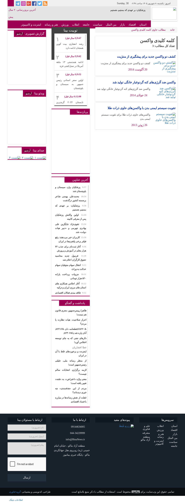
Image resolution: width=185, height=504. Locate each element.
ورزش (64, 24)
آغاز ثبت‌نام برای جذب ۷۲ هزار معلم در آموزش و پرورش (70, 248)
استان (142, 24)
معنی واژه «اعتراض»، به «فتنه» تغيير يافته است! (71, 381)
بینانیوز (135, 491)
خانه (172, 29)
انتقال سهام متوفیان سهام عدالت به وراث (70, 267)
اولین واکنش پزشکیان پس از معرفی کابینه (70, 217)
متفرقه (146, 433)
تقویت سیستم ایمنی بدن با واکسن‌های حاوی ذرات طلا (142, 108)
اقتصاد (132, 24)
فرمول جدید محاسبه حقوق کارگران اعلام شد (70, 257)
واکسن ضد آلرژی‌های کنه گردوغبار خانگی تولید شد (144, 82)
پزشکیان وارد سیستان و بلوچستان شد (70, 189)
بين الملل (111, 24)
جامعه (86, 24)
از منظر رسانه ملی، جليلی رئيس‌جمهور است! (71, 362)
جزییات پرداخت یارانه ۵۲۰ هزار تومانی (70, 276)
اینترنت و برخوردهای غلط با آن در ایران (71, 351)
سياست (97, 24)
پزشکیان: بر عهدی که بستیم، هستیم (127, 10)
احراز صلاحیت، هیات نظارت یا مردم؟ (71, 321)
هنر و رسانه (51, 24)
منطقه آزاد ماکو (145, 438)
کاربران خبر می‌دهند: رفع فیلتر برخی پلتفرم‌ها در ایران (70, 239)
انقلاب (75, 24)
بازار (122, 24)
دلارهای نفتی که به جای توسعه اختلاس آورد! (71, 340)
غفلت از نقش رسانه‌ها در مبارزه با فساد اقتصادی (71, 399)
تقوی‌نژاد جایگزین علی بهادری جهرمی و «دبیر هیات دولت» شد (70, 228)
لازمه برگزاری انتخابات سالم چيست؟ (71, 372)
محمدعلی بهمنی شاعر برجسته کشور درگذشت (70, 198)
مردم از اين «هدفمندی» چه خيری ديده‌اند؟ (71, 390)
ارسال (26, 477)
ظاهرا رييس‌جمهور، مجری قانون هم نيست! (71, 312)
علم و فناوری (146, 427)
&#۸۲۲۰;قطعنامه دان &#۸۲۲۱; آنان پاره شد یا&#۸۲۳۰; (71, 331)
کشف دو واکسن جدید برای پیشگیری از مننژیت (146, 56)
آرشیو (20, 33)
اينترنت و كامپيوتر (31, 24)
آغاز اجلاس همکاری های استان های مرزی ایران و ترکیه (70, 285)
